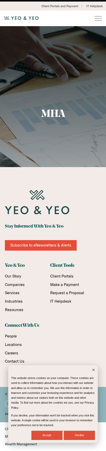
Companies (15, 284)
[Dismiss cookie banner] (93, 370)
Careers (11, 353)
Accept (46, 435)
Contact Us (14, 361)
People (11, 336)
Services (12, 292)
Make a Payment (64, 284)
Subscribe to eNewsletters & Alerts (40, 245)
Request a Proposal (67, 292)
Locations (13, 344)
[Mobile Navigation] (98, 19)
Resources (14, 309)
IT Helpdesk (94, 6)
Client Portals (62, 276)
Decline (79, 435)
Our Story (13, 276)
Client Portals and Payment (59, 6)
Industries (14, 301)
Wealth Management (21, 444)
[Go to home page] (53, 18)
